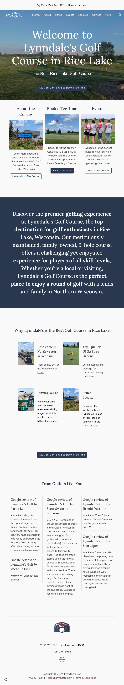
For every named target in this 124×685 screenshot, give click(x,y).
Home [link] (36, 15)
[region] (62, 5)
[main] (62, 52)
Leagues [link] (83, 15)
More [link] (108, 15)
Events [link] (70, 15)
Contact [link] (96, 15)
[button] (120, 15)
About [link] (47, 15)
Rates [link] (58, 15)
